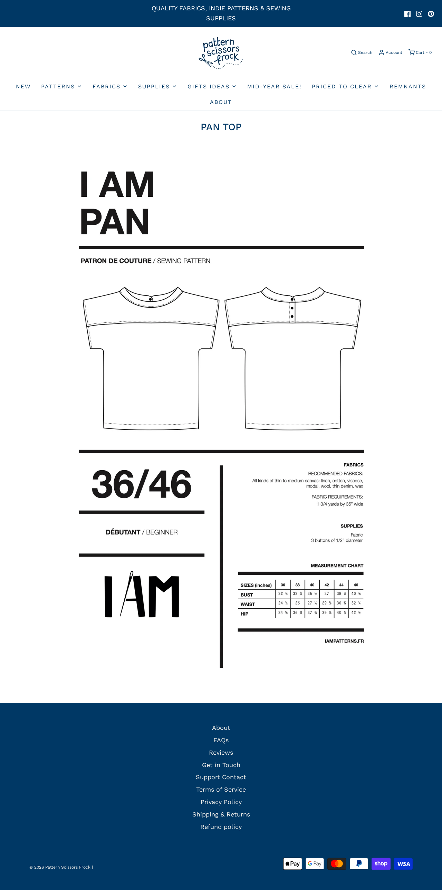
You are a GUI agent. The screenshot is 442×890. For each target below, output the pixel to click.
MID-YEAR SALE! (274, 86)
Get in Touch (221, 764)
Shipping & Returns (221, 814)
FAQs (221, 740)
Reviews (221, 752)
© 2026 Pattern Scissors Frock (59, 867)
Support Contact (221, 777)
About (221, 102)
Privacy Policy (221, 801)
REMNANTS (408, 86)
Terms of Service (221, 789)
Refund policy (221, 826)
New (23, 86)
